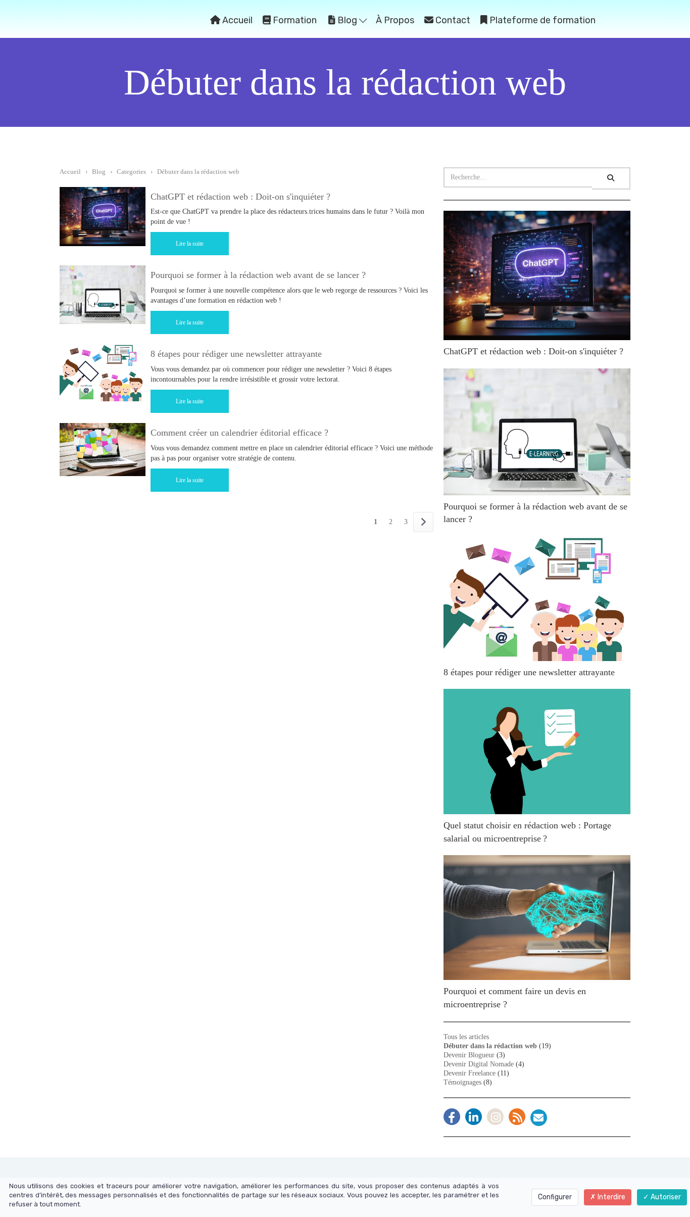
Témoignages (462, 1082)
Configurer (555, 1197)
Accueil (236, 20)
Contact (451, 20)
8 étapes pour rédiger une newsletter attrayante (236, 354)
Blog (347, 20)
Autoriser (665, 1197)
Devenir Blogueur (469, 1055)
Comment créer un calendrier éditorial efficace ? (239, 433)
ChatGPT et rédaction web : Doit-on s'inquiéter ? (240, 197)
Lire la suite (190, 243)
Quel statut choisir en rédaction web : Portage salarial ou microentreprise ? (527, 832)
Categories (131, 171)
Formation (294, 20)
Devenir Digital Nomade (478, 1064)
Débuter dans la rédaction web (198, 171)
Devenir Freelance (469, 1073)
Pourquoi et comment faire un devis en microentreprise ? (514, 997)
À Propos (395, 20)
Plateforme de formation (541, 20)
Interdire (610, 1197)
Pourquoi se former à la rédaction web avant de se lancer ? (258, 275)
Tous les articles (466, 1037)
